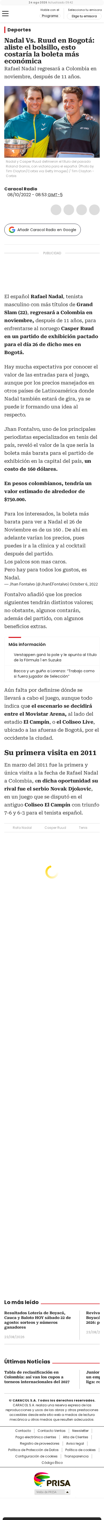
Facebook (56, 209)
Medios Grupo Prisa (52, 1492)
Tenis (83, 827)
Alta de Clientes (75, 1437)
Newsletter (80, 1431)
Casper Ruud (55, 827)
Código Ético (52, 1463)
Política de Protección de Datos (33, 1450)
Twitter (68, 209)
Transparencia (76, 1456)
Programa (50, 16)
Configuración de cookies (36, 1456)
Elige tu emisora (84, 16)
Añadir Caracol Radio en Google (46, 229)
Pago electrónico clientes (35, 1437)
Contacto (23, 1431)
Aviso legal (75, 1443)
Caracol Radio (26, 14)
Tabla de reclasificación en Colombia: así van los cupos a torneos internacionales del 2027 (37, 1377)
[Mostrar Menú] (5, 13)
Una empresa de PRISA (52, 1479)
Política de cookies (80, 1450)
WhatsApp (94, 209)
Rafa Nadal (22, 827)
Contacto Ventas (52, 1431)
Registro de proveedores (39, 1443)
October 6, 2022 (84, 584)
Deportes (19, 30)
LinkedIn (81, 209)
